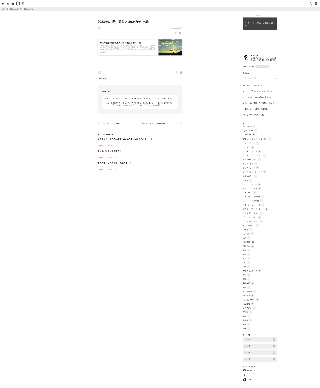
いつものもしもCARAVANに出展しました (259, 97)
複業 (246, 324)
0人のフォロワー (248, 66)
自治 (246, 316)
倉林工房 (5, 3)
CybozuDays (249, 130)
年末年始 (248, 283)
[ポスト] (311, 3)
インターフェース (251, 151)
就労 (246, 279)
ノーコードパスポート (253, 196)
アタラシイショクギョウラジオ (256, 139)
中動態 (247, 229)
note (249, 379)
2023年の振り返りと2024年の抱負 (123, 21)
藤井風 (247, 320)
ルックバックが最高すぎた (110, 151)
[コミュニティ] (23, 3)
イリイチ (248, 147)
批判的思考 (249, 291)
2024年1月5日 (176, 28)
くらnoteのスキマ (251, 159)
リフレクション (250, 225)
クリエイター (249, 163)
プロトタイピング (251, 217)
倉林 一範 (254, 55)
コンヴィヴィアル (251, 184)
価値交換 (248, 242)
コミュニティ (249, 176)
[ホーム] (13, 3)
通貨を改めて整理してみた (253, 114)
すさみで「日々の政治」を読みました (115, 163)
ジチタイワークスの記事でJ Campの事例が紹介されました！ (125, 139)
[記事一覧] (18, 3)
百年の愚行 (249, 308)
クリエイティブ (250, 168)
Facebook (251, 370)
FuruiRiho (248, 135)
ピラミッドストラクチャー (255, 209)
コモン (247, 180)
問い (246, 262)
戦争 (246, 287)
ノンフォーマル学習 (252, 200)
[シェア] (316, 3)
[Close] (273, 19)
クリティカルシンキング (254, 172)
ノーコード (249, 192)
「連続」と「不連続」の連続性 (255, 109)
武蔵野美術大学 (250, 299)
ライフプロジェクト (252, 221)
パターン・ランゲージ (253, 205)
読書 (246, 328)
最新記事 (246, 73)
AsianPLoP (248, 126)
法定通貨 (248, 304)
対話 (246, 275)
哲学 (246, 258)
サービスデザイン (251, 188)
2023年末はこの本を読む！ (113, 123)
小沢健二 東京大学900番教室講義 (155, 123)
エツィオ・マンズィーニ (254, 155)
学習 (246, 266)
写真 (246, 254)
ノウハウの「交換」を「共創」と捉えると (259, 103)
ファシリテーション (252, 213)
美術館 (247, 312)
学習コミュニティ (251, 271)
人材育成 (248, 233)
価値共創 (248, 246)
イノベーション (250, 143)
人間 (246, 238)
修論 (246, 250)
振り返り (102, 78)
